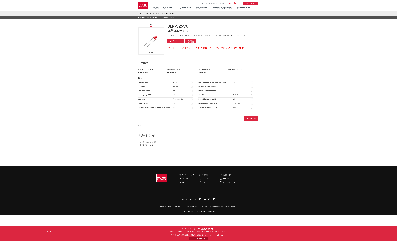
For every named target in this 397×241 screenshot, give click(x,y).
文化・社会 (205, 178)
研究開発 (205, 175)
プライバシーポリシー (190, 206)
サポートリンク (167, 17)
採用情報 (212, 3)
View (152, 52)
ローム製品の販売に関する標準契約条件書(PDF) (223, 206)
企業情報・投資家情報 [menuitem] (222, 8)
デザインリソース (153, 17)
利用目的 (169, 206)
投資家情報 (185, 178)
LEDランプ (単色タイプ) (156, 13)
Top (256, 17)
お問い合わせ (223, 3)
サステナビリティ (187, 182)
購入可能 (177, 69)
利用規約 (161, 206)
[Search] (230, 3)
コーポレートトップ (188, 175)
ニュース (204, 3)
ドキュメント (171, 48)
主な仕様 (141, 17)
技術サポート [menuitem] (168, 8)
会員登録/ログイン (251, 4)
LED (145, 13)
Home (140, 13)
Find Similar (251, 119)
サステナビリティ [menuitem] (244, 8)
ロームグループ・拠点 (229, 182)
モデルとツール (186, 48)
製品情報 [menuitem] (156, 8)
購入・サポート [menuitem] (202, 8)
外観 (151, 24)
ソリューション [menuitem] (184, 8)
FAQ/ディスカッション (223, 48)
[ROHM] (143, 6)
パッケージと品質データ (203, 48)
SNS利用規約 (178, 206)
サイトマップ (203, 206)
